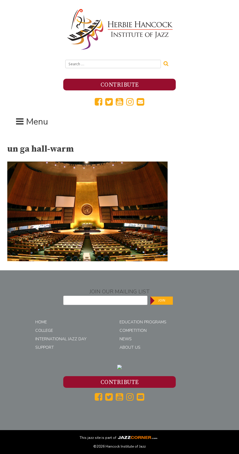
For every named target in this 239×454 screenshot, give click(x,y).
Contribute (120, 85)
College (44, 330)
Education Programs (142, 322)
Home (41, 322)
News (125, 339)
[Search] (168, 63)
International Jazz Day (61, 339)
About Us (129, 347)
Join (161, 300)
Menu (37, 122)
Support (44, 347)
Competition (133, 330)
